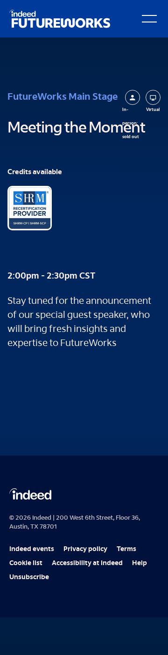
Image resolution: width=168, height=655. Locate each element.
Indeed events (31, 549)
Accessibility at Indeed (87, 563)
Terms (126, 549)
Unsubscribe (29, 577)
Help (139, 563)
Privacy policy (85, 549)
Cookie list (25, 563)
